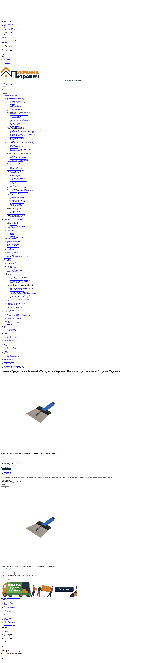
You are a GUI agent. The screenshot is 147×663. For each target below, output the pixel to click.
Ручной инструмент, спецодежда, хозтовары (15, 364)
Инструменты (7, 363)
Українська (9, 57)
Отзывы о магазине (9, 340)
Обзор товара (7, 472)
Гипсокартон (7, 616)
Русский (3, 57)
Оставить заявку (7, 469)
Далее (2, 577)
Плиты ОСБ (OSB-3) (9, 622)
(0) (1, 458)
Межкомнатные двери (9, 625)
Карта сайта (7, 610)
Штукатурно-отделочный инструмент (14, 366)
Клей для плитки (8, 618)
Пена (5, 623)
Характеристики (8, 473)
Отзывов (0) (7, 474)
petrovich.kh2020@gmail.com (18, 651)
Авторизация (7, 63)
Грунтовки (6, 619)
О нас (5, 25)
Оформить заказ (5, 91)
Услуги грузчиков (8, 24)
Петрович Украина (9, 362)
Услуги (5, 328)
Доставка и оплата (8, 27)
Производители (8, 332)
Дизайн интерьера (8, 22)
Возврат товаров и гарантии (11, 29)
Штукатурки (7, 621)
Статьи (5, 333)
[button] (3, 37)
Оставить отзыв (5, 485)
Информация (7, 334)
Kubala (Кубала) (16, 462)
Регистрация (7, 61)
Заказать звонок (15, 84)
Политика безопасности (10, 28)
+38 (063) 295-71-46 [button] (6, 651)
